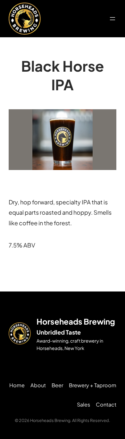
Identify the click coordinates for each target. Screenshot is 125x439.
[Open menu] (112, 18)
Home (17, 385)
